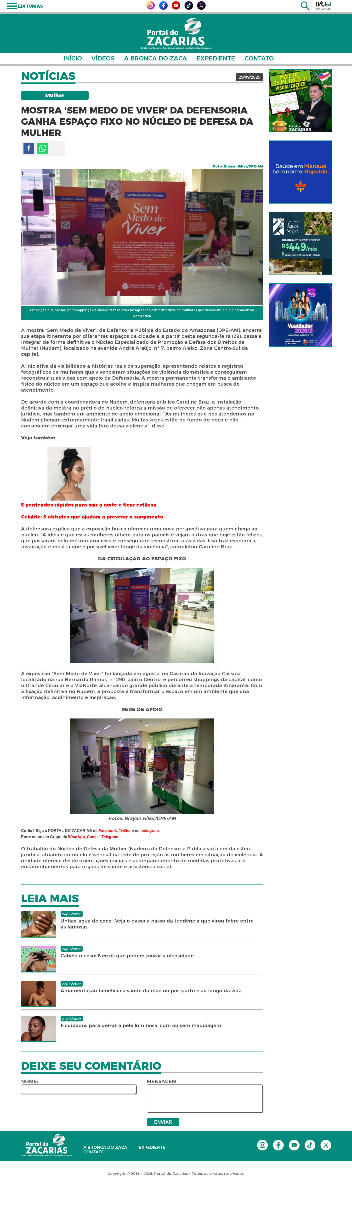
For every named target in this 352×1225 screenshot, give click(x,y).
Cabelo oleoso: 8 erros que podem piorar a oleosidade (127, 956)
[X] (201, 8)
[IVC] (323, 5)
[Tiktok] (188, 8)
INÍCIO (72, 58)
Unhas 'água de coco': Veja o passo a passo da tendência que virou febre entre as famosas (157, 924)
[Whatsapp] (42, 148)
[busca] (305, 9)
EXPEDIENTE (216, 58)
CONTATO (259, 58)
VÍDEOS (102, 58)
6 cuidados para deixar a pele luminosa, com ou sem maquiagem (141, 1025)
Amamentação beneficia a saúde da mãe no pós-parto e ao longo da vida (151, 990)
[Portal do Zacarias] (176, 33)
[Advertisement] (87, 1194)
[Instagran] (150, 8)
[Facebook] (163, 8)
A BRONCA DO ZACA (155, 58)
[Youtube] (176, 8)
